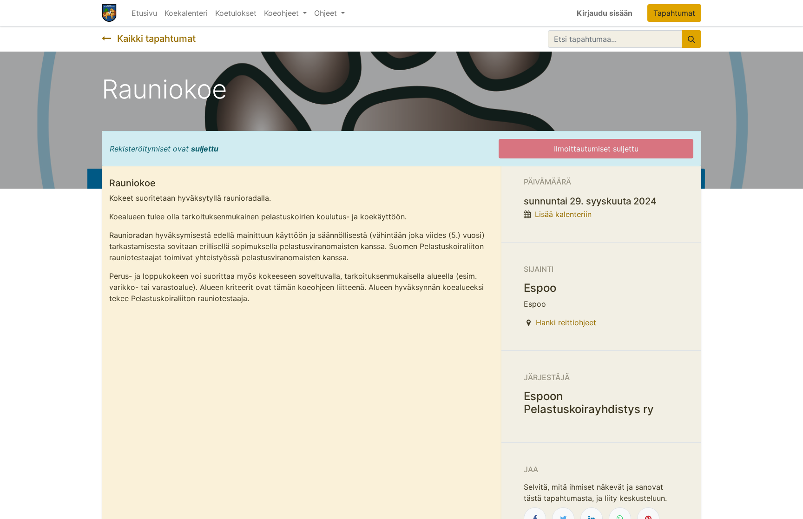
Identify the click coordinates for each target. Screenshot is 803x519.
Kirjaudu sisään (604, 13)
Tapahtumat (674, 13)
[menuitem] (144, 13)
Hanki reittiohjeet (566, 322)
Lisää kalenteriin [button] (563, 214)
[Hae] (691, 39)
